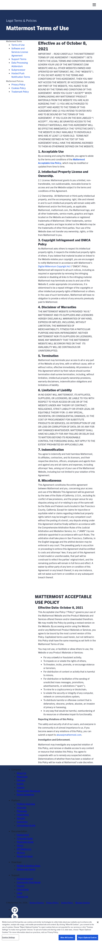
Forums (20, 885)
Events (20, 783)
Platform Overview (26, 803)
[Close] (98, 922)
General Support (25, 878)
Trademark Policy (20, 91)
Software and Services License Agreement (19, 52)
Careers (20, 787)
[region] (51, 930)
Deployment (23, 834)
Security (21, 818)
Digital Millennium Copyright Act (54, 266)
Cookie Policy (67, 902)
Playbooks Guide (25, 841)
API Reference (24, 849)
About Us (21, 773)
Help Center (23, 889)
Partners (21, 780)
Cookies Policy (18, 88)
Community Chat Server (29, 882)
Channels (21, 807)
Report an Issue (25, 856)
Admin (20, 845)
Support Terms (18, 59)
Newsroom (22, 776)
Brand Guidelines (25, 794)
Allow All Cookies (66, 937)
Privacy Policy (18, 84)
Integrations (23, 814)
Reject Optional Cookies (87, 937)
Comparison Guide (26, 825)
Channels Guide (25, 838)
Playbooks (22, 811)
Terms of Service (36, 902)
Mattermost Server (26, 869)
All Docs (21, 852)
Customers (22, 821)
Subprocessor (18, 69)
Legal (19, 892)
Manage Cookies (82, 902)
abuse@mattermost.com (69, 734)
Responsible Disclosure (28, 790)
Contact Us (22, 896)
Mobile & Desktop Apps (28, 865)
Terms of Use (18, 44)
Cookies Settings (8, 937)
